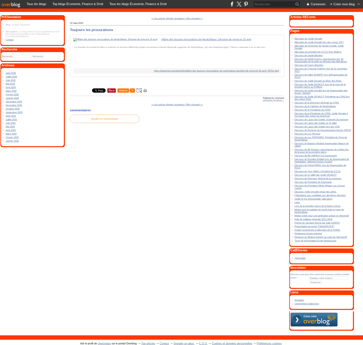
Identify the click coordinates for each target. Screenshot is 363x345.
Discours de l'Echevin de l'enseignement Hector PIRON (323, 130)
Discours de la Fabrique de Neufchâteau (315, 106)
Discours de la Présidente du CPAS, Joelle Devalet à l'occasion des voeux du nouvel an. (321, 114)
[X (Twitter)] (239, 4)
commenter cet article (272, 100)
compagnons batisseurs (307, 303)
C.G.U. (203, 343)
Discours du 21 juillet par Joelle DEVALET (316, 175)
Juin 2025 (11, 123)
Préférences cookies (269, 343)
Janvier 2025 (12, 141)
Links (297, 202)
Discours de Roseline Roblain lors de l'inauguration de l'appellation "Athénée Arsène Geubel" (322, 160)
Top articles (148, 343)
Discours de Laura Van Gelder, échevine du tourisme (321, 119)
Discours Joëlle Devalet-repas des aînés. (316, 191)
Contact (10, 39)
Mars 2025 (11, 133)
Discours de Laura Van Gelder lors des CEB (317, 126)
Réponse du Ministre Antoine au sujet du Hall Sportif (321, 237)
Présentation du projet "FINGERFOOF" (315, 226)
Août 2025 (11, 116)
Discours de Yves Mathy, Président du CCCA (318, 171)
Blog (8, 25)
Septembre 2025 (14, 112)
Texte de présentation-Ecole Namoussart (315, 240)
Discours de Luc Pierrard (307, 133)
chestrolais (300, 258)
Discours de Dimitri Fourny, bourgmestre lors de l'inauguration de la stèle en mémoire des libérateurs (321, 60)
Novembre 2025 (14, 105)
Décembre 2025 (14, 101)
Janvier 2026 (12, 98)
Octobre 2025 (13, 109)
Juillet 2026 (11, 76)
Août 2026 (11, 73)
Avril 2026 (11, 87)
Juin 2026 (11, 80)
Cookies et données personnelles (232, 343)
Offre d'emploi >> (194, 18)
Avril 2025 (11, 130)
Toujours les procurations (91, 30)
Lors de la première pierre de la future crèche (318, 206)
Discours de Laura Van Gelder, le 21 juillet (316, 123)
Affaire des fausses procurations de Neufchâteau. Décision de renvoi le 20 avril (206, 39)
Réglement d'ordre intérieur (308, 233)
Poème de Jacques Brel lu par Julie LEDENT (317, 223)
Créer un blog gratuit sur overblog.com (314, 319)
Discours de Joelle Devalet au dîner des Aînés (318, 81)
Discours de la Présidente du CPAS (312, 110)
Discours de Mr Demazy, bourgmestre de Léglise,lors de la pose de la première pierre (322, 150)
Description (12, 31)
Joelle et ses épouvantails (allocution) (314, 199)
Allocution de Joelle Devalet (308, 38)
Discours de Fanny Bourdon (309, 65)
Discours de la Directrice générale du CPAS (317, 102)
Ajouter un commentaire (104, 118)
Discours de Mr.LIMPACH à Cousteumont (316, 155)
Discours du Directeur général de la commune (318, 178)
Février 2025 (12, 137)
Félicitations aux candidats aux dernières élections (320, 195)
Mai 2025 (10, 126)
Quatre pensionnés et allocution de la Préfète (317, 230)
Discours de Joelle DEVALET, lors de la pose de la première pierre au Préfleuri (320, 85)
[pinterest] (246, 4)
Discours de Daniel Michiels (309, 55)
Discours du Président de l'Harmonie (313, 182)
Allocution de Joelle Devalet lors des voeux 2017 (319, 42)
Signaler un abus (184, 343)
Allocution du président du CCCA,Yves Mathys (318, 52)
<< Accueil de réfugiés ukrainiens (168, 18)
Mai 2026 (10, 84)
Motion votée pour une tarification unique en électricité (322, 215)
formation (299, 300)
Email (293, 278)
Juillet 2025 (11, 119)
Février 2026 (12, 94)
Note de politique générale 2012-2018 (313, 219)
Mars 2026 (11, 91)
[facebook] (232, 4)
